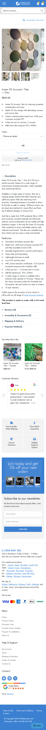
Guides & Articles (9, 660)
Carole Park (33, 565)
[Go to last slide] (3, 353)
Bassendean (26, 576)
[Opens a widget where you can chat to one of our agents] (37, 726)
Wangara (17, 576)
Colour (4, 132)
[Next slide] (42, 353)
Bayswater (11, 570)
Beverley (17, 573)
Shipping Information (10, 656)
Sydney (4, 584)
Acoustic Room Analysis (11, 628)
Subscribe (23, 529)
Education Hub (8, 624)
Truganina (29, 570)
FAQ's (4, 652)
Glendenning (26, 568)
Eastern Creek (13, 568)
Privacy (39, 710)
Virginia (10, 565)
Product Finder (8, 620)
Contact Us (6, 663)
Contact (6, 713)
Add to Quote (23, 152)
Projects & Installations (11, 631)
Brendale (23, 565)
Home (4, 617)
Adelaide (9, 573)
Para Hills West (28, 573)
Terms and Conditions (24, 710)
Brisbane (21, 584)
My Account (6, 649)
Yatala (17, 565)
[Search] (42, 10)
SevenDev (10, 694)
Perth (28, 584)
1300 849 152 (27, 160)
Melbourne (13, 584)
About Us (5, 635)
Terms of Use (8, 710)
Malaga (9, 576)
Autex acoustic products (33, 295)
